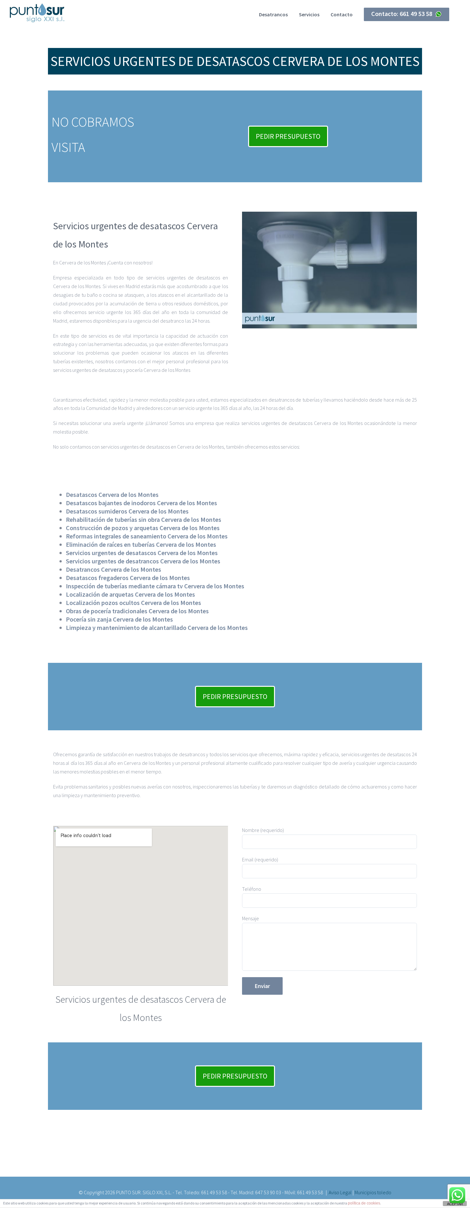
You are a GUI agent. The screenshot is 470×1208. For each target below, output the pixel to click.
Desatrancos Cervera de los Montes (113, 569)
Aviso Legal (340, 1192)
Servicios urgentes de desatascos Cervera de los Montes (142, 553)
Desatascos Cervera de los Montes (112, 494)
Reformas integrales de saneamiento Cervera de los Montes (147, 536)
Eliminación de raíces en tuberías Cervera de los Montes (141, 544)
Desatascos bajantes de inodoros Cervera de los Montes (141, 503)
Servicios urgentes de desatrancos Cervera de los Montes (143, 561)
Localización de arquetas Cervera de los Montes (130, 594)
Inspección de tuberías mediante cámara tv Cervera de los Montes (155, 586)
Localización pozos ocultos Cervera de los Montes (133, 603)
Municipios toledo (373, 1192)
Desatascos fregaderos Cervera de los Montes (128, 578)
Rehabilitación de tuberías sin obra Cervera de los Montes (143, 519)
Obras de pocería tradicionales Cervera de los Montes (137, 611)
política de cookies (364, 1203)
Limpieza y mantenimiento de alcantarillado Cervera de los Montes (157, 627)
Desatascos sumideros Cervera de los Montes (127, 511)
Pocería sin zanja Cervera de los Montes (119, 619)
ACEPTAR (455, 1204)
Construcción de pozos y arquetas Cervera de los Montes (143, 528)
